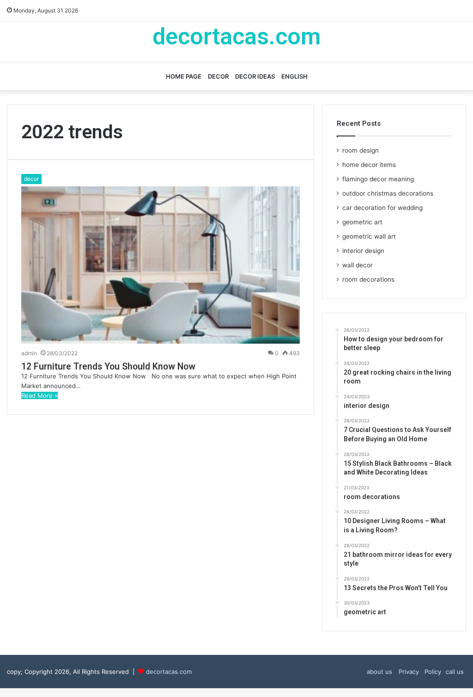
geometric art (362, 222)
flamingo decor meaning (378, 179)
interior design (363, 250)
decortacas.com (169, 671)
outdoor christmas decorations (387, 193)
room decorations (368, 279)
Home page (183, 76)
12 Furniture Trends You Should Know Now (108, 366)
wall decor (357, 265)
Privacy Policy (419, 671)
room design (360, 150)
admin (29, 353)
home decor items (369, 164)
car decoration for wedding (382, 207)
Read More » (39, 395)
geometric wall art (369, 236)
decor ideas (255, 76)
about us (379, 671)
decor (218, 76)
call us (455, 671)
